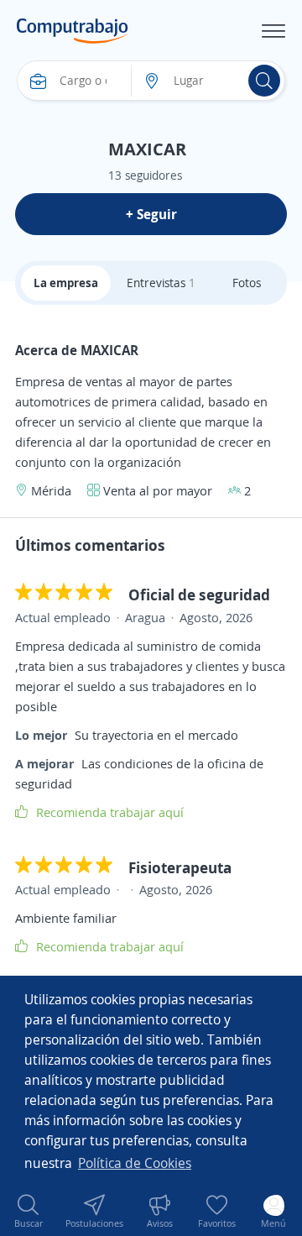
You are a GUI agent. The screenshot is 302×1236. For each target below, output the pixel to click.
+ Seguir (151, 214)
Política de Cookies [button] (134, 1163)
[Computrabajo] (72, 31)
